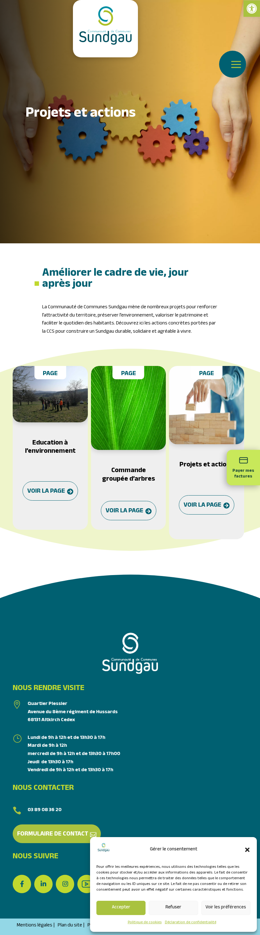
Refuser (173, 908)
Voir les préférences (225, 908)
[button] (247, 850)
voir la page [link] (46, 491)
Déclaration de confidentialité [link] (190, 922)
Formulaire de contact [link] (52, 834)
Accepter (121, 908)
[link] (252, 8)
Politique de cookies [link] (145, 922)
